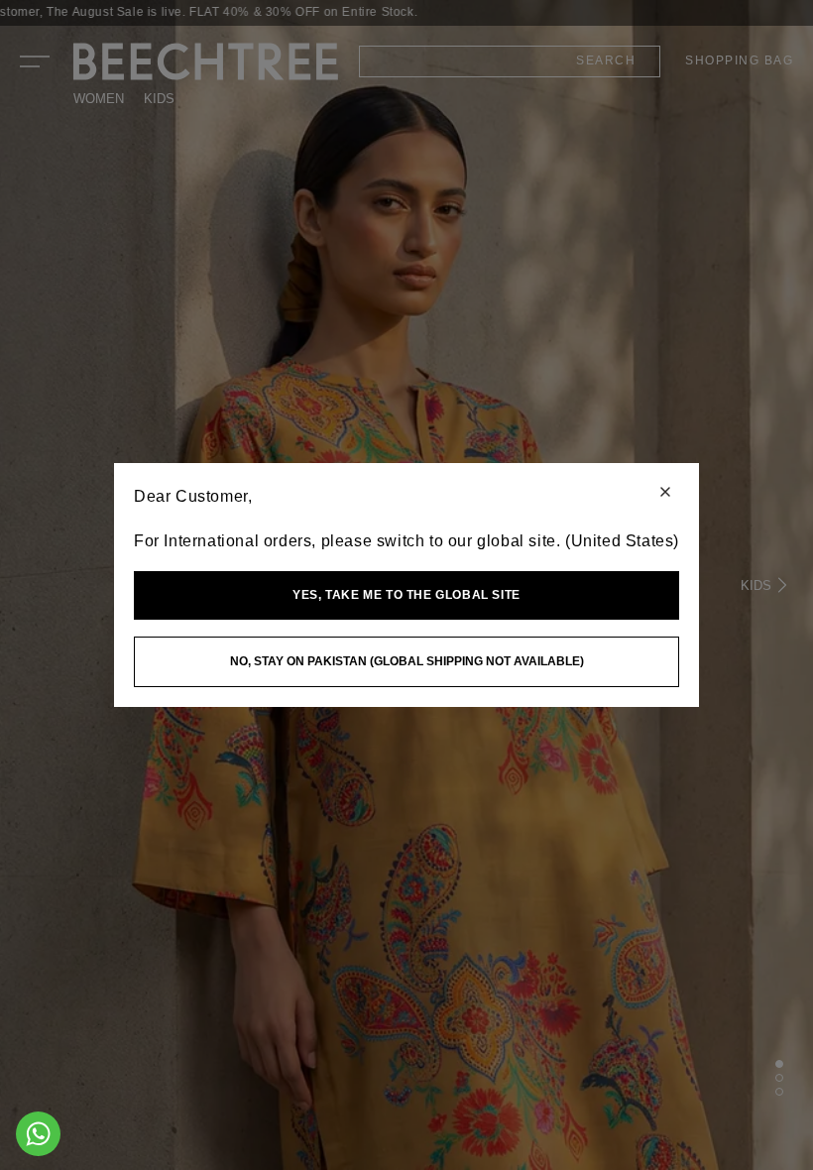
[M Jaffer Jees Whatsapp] (38, 1134)
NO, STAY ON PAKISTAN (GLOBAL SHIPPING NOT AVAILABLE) (407, 661)
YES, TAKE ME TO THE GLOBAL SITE (406, 595)
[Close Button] (665, 493)
